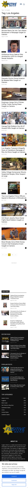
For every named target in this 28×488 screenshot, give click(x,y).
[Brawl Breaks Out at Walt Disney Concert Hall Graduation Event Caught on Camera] (14, 234)
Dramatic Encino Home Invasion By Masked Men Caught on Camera (13, 80)
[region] (14, 474)
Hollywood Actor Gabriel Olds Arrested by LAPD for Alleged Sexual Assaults (12, 56)
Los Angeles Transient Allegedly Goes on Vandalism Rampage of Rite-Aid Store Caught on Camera (13, 150)
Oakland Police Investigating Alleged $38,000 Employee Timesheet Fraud (17, 297)
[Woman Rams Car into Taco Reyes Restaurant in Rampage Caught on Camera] (14, 22)
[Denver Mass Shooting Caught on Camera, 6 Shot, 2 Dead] (5, 387)
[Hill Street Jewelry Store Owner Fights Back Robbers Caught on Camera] (14, 210)
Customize (14, 480)
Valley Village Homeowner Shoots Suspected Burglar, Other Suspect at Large (14, 174)
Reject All (14, 484)
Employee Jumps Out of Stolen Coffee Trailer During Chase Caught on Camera (13, 104)
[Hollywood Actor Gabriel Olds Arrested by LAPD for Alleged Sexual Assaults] (14, 46)
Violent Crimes (5, 99)
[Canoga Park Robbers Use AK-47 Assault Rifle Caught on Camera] (14, 118)
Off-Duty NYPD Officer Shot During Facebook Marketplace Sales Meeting (17, 378)
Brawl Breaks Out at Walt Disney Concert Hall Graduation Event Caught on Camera (13, 244)
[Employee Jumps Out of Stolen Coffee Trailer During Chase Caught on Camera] (14, 94)
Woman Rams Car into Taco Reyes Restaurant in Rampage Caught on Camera (14, 32)
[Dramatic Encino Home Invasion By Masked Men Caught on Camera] (14, 70)
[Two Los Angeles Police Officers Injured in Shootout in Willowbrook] (14, 188)
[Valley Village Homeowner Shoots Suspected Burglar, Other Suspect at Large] (14, 164)
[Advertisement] (14, 273)
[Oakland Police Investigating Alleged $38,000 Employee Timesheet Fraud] (5, 297)
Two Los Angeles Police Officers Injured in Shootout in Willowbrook (14, 197)
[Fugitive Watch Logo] (9, 4)
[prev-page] (3, 254)
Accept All (14, 476)
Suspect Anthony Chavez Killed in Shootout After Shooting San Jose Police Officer (18, 305)
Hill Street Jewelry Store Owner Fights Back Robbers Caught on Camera (13, 220)
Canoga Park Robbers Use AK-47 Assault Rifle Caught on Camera (13, 127)
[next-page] (15, 254)
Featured (4, 27)
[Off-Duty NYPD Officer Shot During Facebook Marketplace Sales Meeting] (5, 379)
